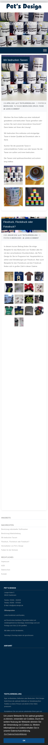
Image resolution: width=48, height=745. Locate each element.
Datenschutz (5, 570)
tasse (41, 106)
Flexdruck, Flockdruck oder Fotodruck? (15, 542)
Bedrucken (8, 106)
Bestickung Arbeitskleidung (11, 533)
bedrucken (27, 106)
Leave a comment (13, 109)
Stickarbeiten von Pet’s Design (12, 546)
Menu (24, 50)
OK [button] (24, 741)
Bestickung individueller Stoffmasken (14, 529)
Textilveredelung (27, 103)
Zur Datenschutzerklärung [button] (15, 734)
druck (35, 106)
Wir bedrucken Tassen (15, 60)
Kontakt (4, 574)
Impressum (5, 561)
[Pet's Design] (24, 10)
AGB (3, 566)
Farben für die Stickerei (9, 550)
